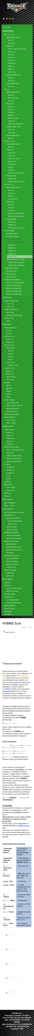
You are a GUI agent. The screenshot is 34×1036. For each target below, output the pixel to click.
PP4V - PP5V (10, 312)
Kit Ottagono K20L (11, 233)
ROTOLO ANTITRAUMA (13, 538)
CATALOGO (7, 614)
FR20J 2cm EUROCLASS (15, 124)
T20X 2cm (11, 109)
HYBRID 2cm (12, 248)
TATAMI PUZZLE (7, 31)
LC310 (8, 397)
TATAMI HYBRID (11, 176)
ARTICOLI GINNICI (12, 561)
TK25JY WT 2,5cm (13, 158)
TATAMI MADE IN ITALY (13, 37)
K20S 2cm (11, 101)
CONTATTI (7, 582)
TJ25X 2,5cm (12, 153)
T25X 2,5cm (11, 155)
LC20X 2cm (11, 121)
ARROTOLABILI (7, 499)
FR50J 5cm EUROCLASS (15, 216)
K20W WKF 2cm (13, 98)
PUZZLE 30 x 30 (9, 336)
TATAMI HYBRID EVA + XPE (12, 239)
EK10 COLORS (10, 377)
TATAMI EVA (10, 46)
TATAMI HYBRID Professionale (15, 242)
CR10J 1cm (11, 80)
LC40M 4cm (9, 444)
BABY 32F (9, 388)
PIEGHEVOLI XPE (11, 411)
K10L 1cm (11, 40)
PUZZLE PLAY (12, 524)
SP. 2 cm (6, 89)
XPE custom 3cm (11, 274)
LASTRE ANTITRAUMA (13, 535)
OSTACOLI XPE (11, 567)
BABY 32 (8, 385)
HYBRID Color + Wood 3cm (16, 181)
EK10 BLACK (10, 379)
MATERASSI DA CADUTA (13, 547)
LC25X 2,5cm (12, 164)
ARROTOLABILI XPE (12, 408)
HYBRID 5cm (12, 225)
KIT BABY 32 (10, 470)
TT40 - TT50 (10, 306)
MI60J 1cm (11, 69)
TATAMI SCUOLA (8, 426)
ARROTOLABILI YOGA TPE (14, 405)
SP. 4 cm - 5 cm (9, 184)
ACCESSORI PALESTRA (11, 555)
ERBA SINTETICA (9, 515)
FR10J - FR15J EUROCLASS (17, 49)
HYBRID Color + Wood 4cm (16, 228)
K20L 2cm (11, 95)
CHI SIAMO (6, 27)
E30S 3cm (11, 167)
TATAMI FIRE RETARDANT (12, 279)
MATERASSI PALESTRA (11, 541)
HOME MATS (6, 324)
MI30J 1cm (11, 66)
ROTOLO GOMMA (11, 530)
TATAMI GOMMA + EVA (13, 75)
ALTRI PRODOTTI (8, 509)
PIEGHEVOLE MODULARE (14, 315)
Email (30, 627)
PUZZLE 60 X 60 (9, 368)
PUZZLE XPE (10, 348)
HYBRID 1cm (12, 52)
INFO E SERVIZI (7, 579)
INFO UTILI (7, 585)
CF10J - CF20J (10, 420)
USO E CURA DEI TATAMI (14, 588)
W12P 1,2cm (12, 72)
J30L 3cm (11, 147)
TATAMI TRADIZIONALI (11, 301)
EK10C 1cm (11, 57)
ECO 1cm (11, 86)
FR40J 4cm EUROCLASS (15, 213)
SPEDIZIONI (8, 611)
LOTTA (8, 321)
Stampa (23, 627)
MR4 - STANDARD (9, 503)
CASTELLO (7, 481)
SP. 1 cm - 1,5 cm (9, 34)
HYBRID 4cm (12, 222)
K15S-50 (10, 354)
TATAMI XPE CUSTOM (11, 268)
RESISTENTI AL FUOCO (11, 447)
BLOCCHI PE (10, 576)
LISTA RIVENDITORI (12, 600)
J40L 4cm (11, 190)
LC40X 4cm (11, 210)
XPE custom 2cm (11, 271)
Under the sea (10, 490)
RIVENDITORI (8, 597)
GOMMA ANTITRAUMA (11, 532)
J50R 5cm (11, 196)
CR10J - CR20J (10, 423)
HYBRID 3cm (12, 179)
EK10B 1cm (11, 60)
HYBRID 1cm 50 (13, 365)
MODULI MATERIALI (10, 570)
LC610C (8, 394)
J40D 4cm (11, 193)
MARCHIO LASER (9, 594)
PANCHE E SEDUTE (12, 564)
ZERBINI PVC (10, 573)
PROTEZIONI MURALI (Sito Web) (14, 512)
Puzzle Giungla (10, 487)
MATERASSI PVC (11, 544)
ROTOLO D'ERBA (11, 527)
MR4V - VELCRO (9, 505)
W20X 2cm (11, 115)
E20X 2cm (11, 106)
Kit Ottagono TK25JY (12, 236)
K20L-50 (10, 359)
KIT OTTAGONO (9, 230)
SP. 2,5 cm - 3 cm (9, 141)
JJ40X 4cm (11, 207)
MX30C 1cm (11, 63)
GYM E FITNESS (9, 400)
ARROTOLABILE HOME (11, 414)
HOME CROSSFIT (9, 417)
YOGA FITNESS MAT (12, 403)
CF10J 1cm (11, 78)
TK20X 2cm (11, 112)
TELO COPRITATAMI (12, 558)
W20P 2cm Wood (13, 118)
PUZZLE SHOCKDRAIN (15, 521)
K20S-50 (10, 356)
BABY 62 (8, 391)
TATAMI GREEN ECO (12, 83)
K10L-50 (10, 351)
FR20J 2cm (9, 432)
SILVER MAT (10, 553)
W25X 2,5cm (12, 161)
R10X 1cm (11, 54)
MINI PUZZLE (8, 484)
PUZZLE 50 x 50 (9, 345)
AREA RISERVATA (9, 605)
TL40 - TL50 (10, 304)
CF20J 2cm (11, 129)
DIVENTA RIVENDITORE (13, 603)
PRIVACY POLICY (9, 608)
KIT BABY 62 (10, 473)
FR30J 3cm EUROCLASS (15, 173)
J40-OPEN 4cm (12, 199)
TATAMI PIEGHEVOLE (11, 309)
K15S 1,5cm (11, 43)
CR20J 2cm (11, 132)
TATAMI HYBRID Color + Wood (15, 259)
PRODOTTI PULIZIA (12, 591)
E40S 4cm (11, 204)
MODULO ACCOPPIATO (13, 518)
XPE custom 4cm (11, 277)
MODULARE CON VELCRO (14, 550)
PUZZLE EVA (10, 362)
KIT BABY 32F (10, 467)
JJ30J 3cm (11, 170)
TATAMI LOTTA (9, 318)
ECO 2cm (11, 138)
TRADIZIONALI (7, 297)
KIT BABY (7, 382)
